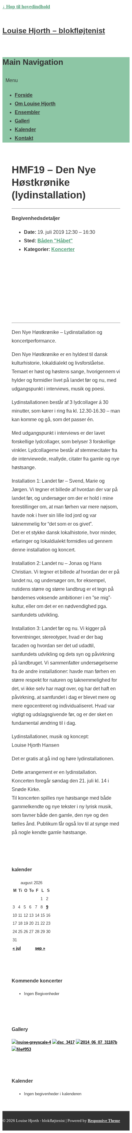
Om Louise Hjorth (35, 103)
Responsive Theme (104, 1120)
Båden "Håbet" (55, 240)
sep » (40, 948)
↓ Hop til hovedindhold (26, 6)
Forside (24, 95)
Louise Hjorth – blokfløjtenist (53, 30)
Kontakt (24, 138)
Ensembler (27, 112)
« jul (17, 948)
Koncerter (63, 249)
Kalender (25, 129)
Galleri (22, 120)
